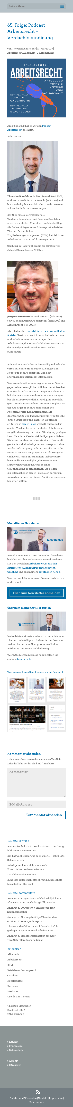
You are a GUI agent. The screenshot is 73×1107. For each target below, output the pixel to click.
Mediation (51, 563)
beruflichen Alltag (49, 571)
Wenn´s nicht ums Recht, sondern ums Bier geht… (36, 672)
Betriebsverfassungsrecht (22, 970)
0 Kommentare (45, 52)
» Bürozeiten (14, 1065)
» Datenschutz (15, 1050)
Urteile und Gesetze (18, 996)
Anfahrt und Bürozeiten (23, 1098)
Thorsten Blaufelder (24, 48)
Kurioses (12, 986)
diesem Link (23, 659)
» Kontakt (12, 1041)
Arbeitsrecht (14, 52)
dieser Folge (29, 424)
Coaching (12, 571)
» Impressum (15, 1046)
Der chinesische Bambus (21, 874)
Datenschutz (36, 1102)
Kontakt (43, 1098)
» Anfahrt (12, 1060)
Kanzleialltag (15, 980)
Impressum (56, 1098)
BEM (10, 965)
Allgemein (29, 52)
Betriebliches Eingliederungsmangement (31, 567)
